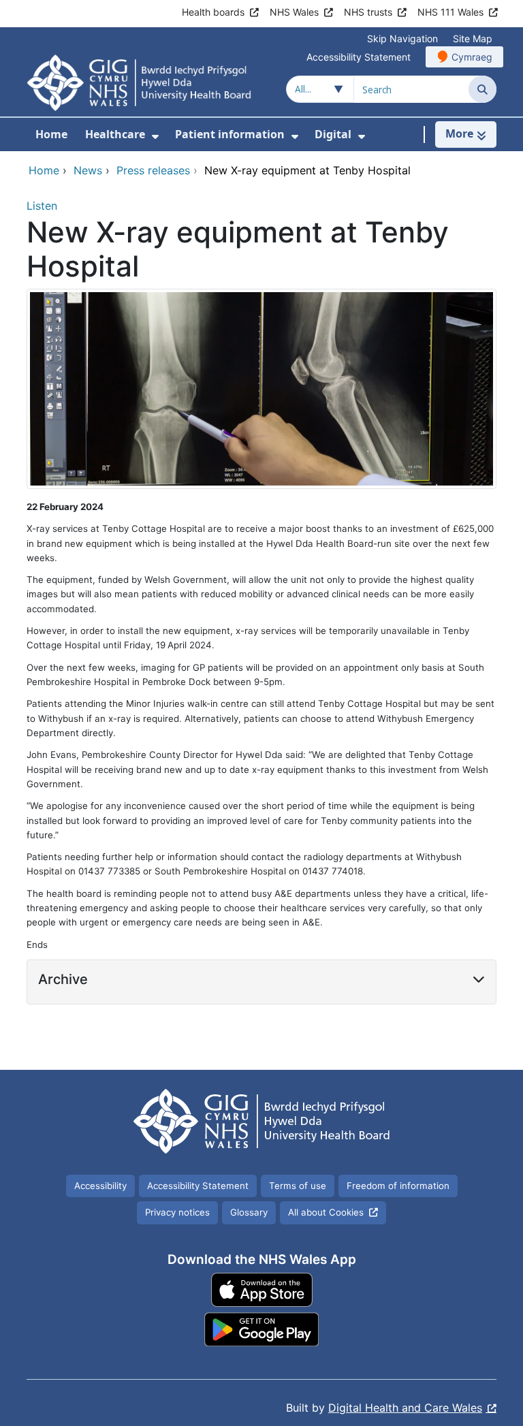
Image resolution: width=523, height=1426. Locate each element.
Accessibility (100, 1185)
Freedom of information (398, 1185)
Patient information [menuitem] (230, 134)
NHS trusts (368, 12)
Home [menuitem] (51, 134)
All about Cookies (326, 1212)
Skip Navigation (402, 38)
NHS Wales (294, 12)
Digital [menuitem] (333, 134)
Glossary (249, 1212)
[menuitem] (155, 136)
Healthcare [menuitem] (115, 134)
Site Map (472, 38)
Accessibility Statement (358, 57)
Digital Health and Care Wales (405, 1407)
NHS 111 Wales (450, 12)
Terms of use (297, 1185)
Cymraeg (471, 57)
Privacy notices (177, 1212)
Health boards (213, 12)
